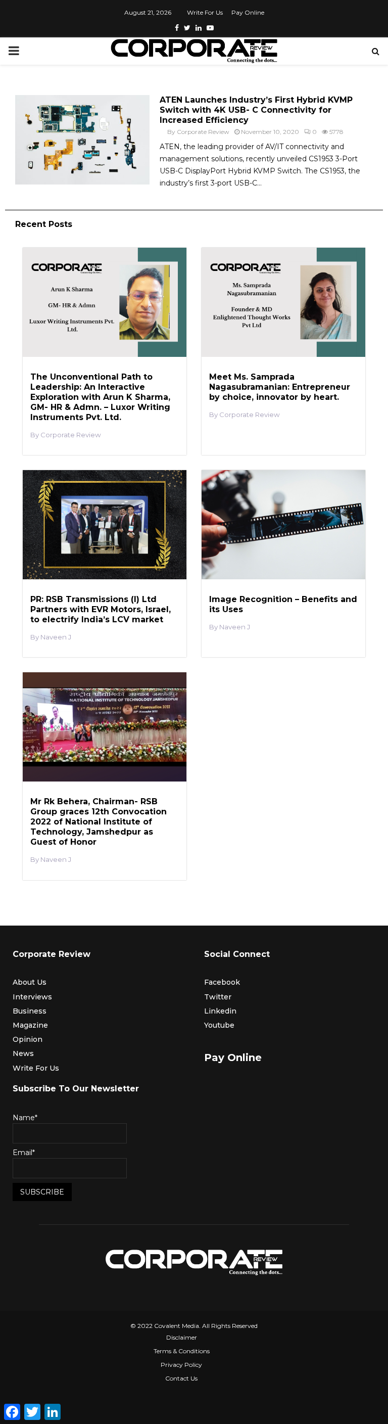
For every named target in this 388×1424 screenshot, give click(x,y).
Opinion (27, 1039)
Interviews (32, 996)
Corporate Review (203, 131)
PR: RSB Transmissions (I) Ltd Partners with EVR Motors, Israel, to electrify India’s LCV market (100, 609)
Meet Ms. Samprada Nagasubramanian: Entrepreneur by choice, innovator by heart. (279, 387)
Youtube (219, 1025)
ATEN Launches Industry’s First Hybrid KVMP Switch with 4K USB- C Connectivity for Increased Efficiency (256, 110)
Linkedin (220, 1011)
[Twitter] (187, 27)
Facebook (222, 982)
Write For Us (205, 12)
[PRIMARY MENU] (13, 51)
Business (29, 1011)
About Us (29, 982)
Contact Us (181, 1378)
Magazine (30, 1025)
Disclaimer (181, 1337)
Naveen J (55, 637)
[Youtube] (210, 27)
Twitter (217, 996)
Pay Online (247, 12)
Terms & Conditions (182, 1351)
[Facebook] (177, 27)
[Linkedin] (199, 27)
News (23, 1053)
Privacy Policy (181, 1364)
